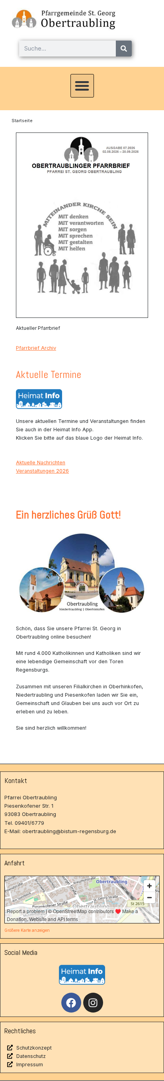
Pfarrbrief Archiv (36, 348)
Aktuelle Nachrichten (40, 463)
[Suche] (124, 48)
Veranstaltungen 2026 (42, 471)
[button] (82, 85)
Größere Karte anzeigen (27, 930)
